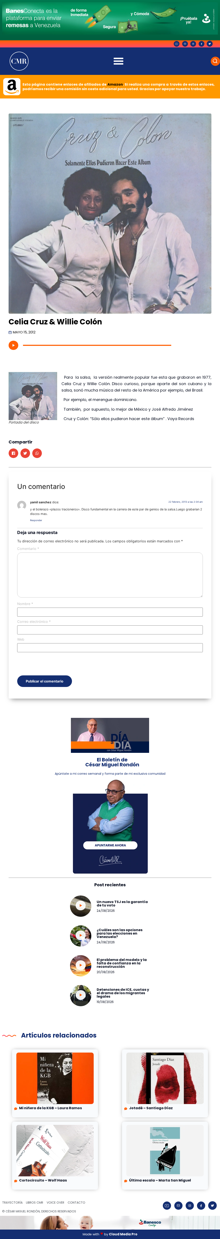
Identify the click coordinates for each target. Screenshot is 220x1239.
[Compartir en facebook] (13, 453)
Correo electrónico (34, 621)
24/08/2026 (106, 911)
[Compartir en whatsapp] (37, 453)
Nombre (25, 603)
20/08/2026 (106, 972)
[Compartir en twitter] (25, 453)
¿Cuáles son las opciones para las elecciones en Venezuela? (119, 933)
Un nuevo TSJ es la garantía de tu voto (122, 903)
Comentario (28, 548)
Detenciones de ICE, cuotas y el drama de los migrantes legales (123, 993)
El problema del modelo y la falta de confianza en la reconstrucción (122, 963)
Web (20, 639)
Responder (36, 520)
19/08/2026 (105, 1002)
